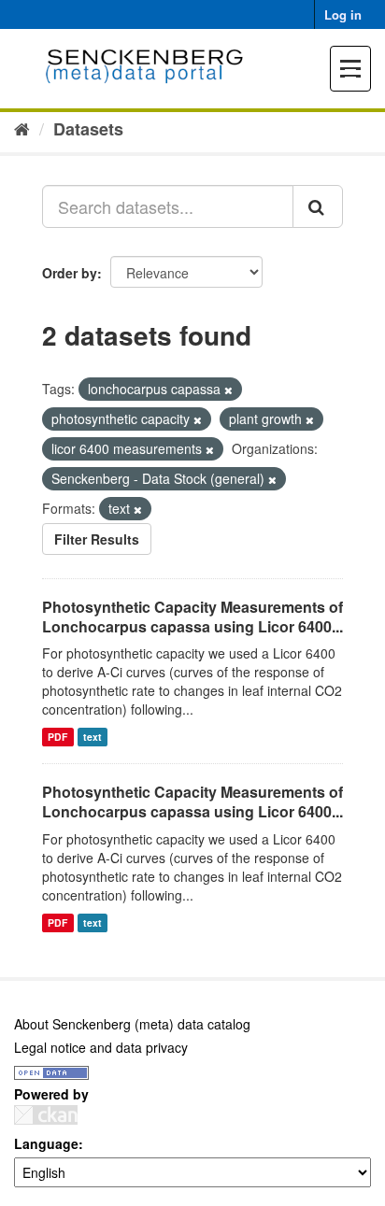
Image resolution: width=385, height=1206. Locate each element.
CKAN (46, 1115)
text (92, 737)
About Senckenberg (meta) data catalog (132, 1023)
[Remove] (228, 389)
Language (46, 1143)
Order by (69, 272)
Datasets (88, 129)
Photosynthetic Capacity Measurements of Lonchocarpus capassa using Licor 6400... (192, 616)
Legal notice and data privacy (101, 1047)
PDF (57, 737)
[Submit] (317, 206)
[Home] (22, 128)
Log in (343, 14)
